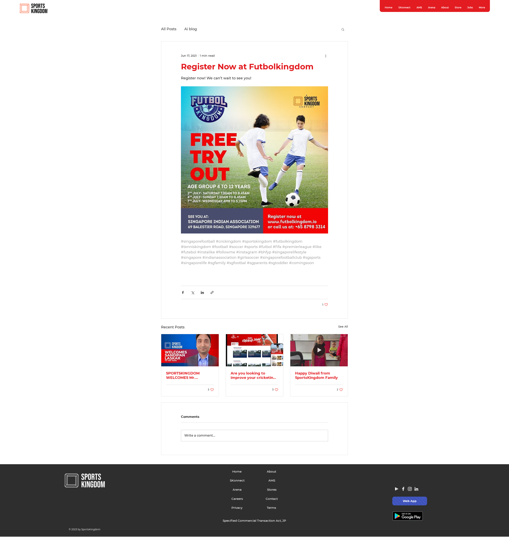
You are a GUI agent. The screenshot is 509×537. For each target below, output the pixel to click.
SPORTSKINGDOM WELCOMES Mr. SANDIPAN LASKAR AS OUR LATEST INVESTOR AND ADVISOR (187, 375)
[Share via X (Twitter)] (192, 292)
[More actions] (325, 55)
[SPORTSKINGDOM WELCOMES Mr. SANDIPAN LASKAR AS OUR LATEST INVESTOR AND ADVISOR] (190, 350)
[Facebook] (403, 488)
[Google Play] (396, 488)
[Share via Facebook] (183, 292)
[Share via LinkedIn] (202, 292)
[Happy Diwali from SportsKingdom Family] (319, 350)
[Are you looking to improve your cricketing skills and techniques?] (254, 350)
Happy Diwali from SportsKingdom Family (316, 375)
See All (343, 326)
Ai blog (190, 29)
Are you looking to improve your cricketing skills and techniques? (253, 375)
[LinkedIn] (416, 488)
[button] (343, 29)
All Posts (168, 29)
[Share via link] (212, 292)
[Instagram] (409, 488)
